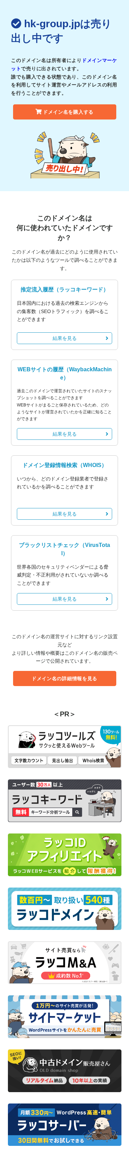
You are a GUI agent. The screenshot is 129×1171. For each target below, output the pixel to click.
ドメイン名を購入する (68, 112)
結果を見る (65, 338)
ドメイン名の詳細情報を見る (64, 678)
